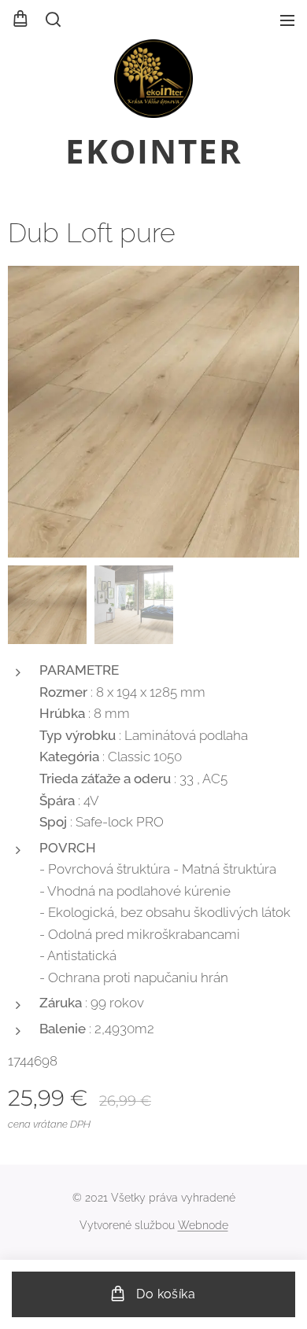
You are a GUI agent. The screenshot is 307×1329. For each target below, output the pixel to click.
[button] (52, 19)
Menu (287, 19)
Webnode (203, 1225)
